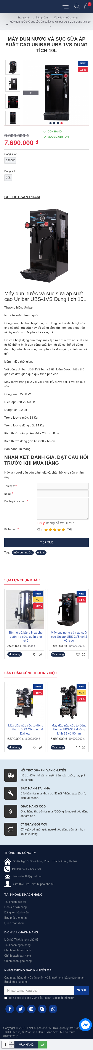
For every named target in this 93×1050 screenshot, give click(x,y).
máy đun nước (22, 552)
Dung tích (10, 171)
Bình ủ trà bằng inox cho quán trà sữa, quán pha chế (26, 636)
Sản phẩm (42, 17)
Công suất (10, 154)
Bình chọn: (10, 529)
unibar (41, 552)
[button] (30, 93)
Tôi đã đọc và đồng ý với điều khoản (41, 997)
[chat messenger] (84, 1025)
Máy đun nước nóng (66, 17)
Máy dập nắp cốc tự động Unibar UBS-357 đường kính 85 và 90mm (69, 729)
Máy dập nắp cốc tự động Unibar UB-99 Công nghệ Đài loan (25, 729)
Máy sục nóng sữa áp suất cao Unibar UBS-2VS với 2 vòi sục (69, 636)
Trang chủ (24, 17)
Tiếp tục (46, 542)
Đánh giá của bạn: (15, 501)
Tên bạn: (9, 486)
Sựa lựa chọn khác (22, 580)
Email (7, 493)
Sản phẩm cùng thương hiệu (30, 673)
